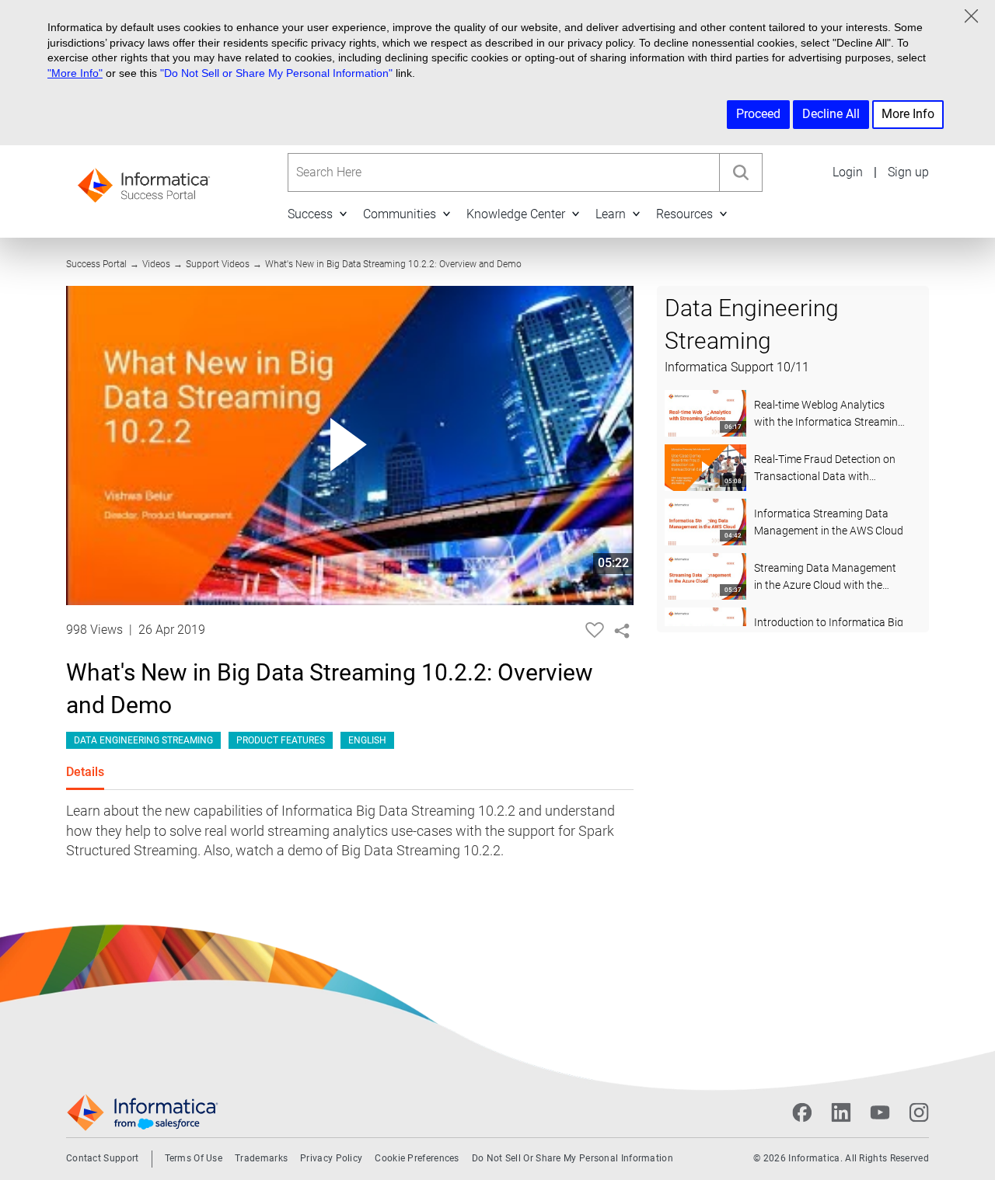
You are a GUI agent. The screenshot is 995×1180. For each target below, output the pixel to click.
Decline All (831, 113)
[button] (343, 214)
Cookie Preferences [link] (417, 1158)
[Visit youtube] (880, 1112)
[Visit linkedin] (841, 1112)
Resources (684, 214)
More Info (908, 113)
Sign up (908, 172)
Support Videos (218, 264)
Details (85, 771)
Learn (610, 214)
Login (848, 172)
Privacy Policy (331, 1158)
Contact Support (102, 1158)
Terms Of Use (194, 1158)
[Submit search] (741, 172)
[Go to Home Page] (144, 180)
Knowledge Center (515, 214)
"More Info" (75, 73)
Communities (399, 214)
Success (310, 214)
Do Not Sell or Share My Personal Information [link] (572, 1158)
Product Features (280, 740)
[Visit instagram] (919, 1112)
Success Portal (96, 264)
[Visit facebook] (802, 1112)
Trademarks (261, 1158)
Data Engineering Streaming (143, 740)
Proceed (758, 113)
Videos (156, 264)
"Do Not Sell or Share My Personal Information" (276, 73)
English (367, 740)
